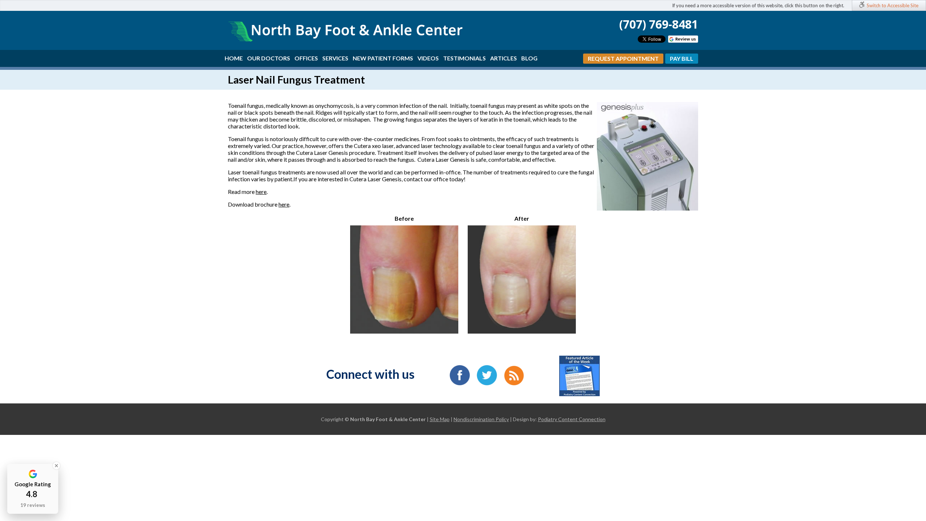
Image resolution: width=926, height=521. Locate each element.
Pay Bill (681, 58)
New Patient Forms (383, 58)
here (261, 191)
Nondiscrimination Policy (481, 419)
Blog (529, 58)
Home (234, 58)
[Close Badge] (56, 465)
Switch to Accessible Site (892, 5)
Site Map (440, 419)
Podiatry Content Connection (572, 419)
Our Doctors (268, 58)
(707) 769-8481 (658, 24)
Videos (428, 58)
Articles (503, 58)
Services (335, 58)
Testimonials (464, 58)
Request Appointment (623, 58)
